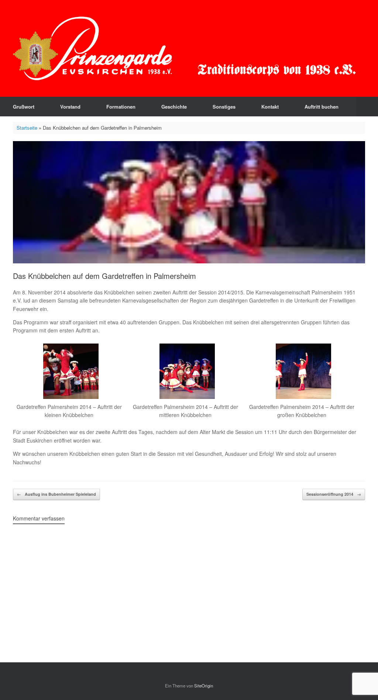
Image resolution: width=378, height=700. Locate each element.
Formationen (120, 106)
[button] (367, 106)
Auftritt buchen (322, 106)
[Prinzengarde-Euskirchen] (184, 48)
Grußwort (23, 106)
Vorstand (70, 106)
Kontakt (270, 106)
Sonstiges (224, 106)
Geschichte (174, 106)
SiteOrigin (203, 686)
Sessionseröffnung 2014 (333, 494)
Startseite (27, 127)
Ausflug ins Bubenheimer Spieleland (56, 494)
